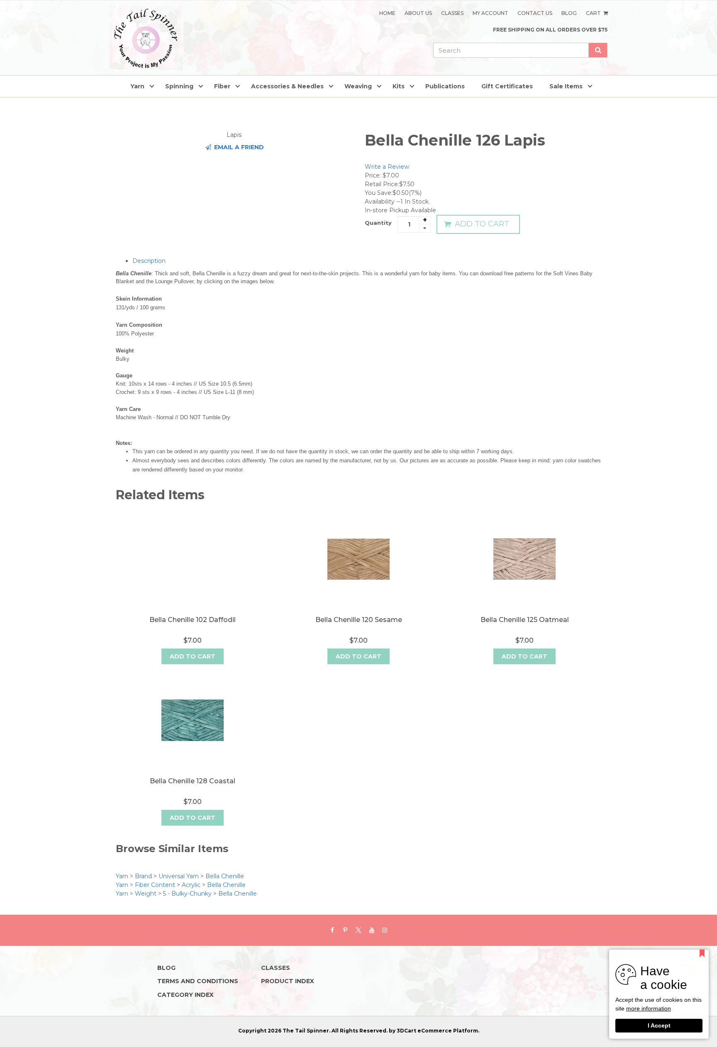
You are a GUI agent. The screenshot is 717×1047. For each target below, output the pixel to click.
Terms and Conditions (197, 981)
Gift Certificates (507, 86)
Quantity (378, 222)
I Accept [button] (659, 1025)
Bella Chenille (224, 876)
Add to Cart (481, 223)
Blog (569, 13)
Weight (145, 893)
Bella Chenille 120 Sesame (358, 620)
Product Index (287, 981)
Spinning (179, 86)
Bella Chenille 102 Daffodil (192, 620)
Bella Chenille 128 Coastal (192, 781)
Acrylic (191, 885)
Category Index (185, 994)
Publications (445, 86)
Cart (594, 13)
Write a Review (387, 166)
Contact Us (534, 13)
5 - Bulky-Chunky (187, 893)
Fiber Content (155, 885)
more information (648, 1009)
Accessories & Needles (287, 86)
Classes (452, 13)
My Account (490, 13)
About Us (418, 13)
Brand (143, 876)
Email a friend (238, 147)
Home (387, 13)
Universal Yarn (179, 876)
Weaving (358, 86)
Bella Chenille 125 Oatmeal (524, 620)
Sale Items (566, 86)
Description (149, 261)
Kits (399, 86)
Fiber (222, 86)
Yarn (137, 86)
